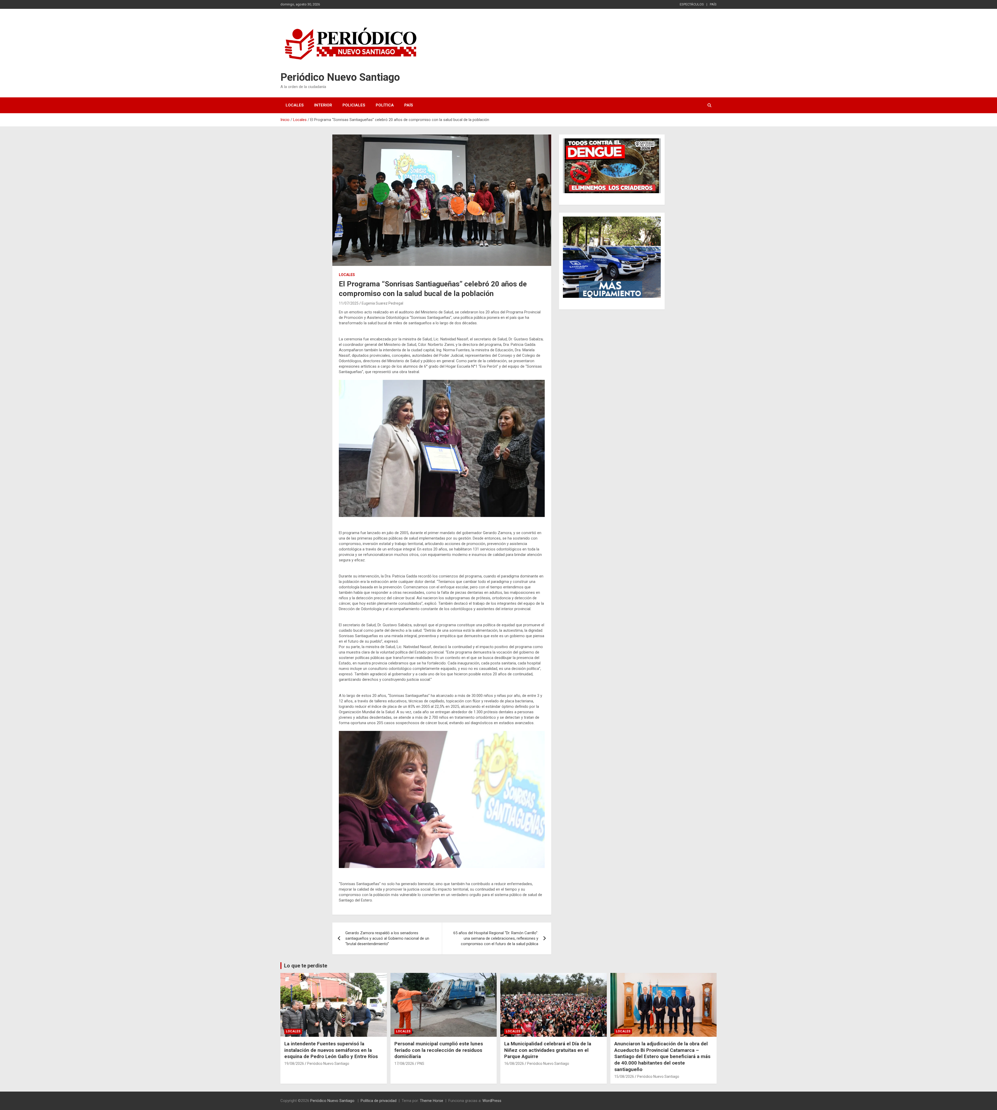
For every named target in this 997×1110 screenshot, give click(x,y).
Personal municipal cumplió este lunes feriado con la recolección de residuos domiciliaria (438, 1050)
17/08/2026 (404, 1063)
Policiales (353, 105)
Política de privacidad (378, 1100)
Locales (295, 105)
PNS (420, 1063)
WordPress (491, 1100)
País (408, 105)
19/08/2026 (294, 1063)
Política (385, 105)
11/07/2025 (349, 303)
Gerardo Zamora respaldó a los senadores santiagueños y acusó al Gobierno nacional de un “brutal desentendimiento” (387, 938)
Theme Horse (431, 1100)
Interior (323, 105)
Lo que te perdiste (305, 966)
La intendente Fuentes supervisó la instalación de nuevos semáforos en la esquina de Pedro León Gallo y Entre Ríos (331, 1050)
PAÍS (713, 4)
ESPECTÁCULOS (692, 4)
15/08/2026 (624, 1076)
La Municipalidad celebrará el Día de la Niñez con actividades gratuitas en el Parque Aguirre (547, 1050)
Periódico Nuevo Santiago (340, 77)
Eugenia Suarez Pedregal (382, 303)
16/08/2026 (514, 1063)
